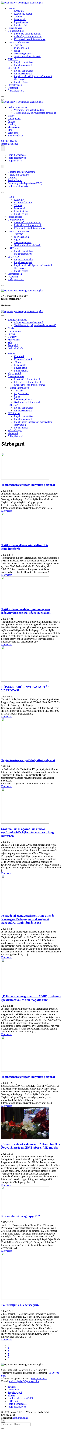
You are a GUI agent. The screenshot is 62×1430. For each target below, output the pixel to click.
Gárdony (12, 124)
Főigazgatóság (15, 28)
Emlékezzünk (21, 25)
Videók (11, 1395)
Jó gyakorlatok (21, 48)
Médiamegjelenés (22, 53)
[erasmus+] (2, 148)
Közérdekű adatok (23, 13)
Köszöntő (19, 10)
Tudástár (18, 45)
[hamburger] (2, 192)
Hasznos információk (18, 42)
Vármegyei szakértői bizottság (29, 110)
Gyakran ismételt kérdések (27, 56)
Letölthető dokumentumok (27, 33)
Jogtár (17, 50)
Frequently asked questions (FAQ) (25, 183)
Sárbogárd (13, 132)
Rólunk (11, 8)
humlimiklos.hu (20, 1417)
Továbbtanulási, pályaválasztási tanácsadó (35, 112)
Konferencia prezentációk (20, 1398)
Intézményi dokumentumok (27, 36)
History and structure (18, 174)
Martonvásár (14, 127)
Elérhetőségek (15, 85)
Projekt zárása (21, 82)
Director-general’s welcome (21, 171)
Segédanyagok (15, 1392)
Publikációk (14, 1389)
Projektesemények (23, 65)
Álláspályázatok (16, 90)
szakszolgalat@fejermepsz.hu (24, 1381)
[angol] (2, 166)
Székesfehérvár (15, 135)
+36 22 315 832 (39, 1378)
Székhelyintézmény (17, 107)
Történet (18, 16)
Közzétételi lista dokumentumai (29, 39)
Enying (11, 121)
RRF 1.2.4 (13, 59)
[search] (2, 96)
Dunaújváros (14, 118)
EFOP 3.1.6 (14, 67)
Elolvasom (6, 510)
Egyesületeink (21, 22)
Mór (10, 130)
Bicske (11, 115)
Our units (12, 177)
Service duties (15, 180)
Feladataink (20, 19)
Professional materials (18, 186)
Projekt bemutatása (23, 62)
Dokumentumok (16, 30)
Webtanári (13, 87)
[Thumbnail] (25, 478)
